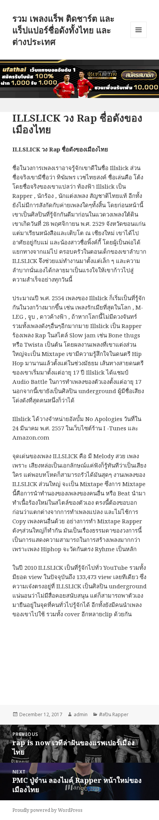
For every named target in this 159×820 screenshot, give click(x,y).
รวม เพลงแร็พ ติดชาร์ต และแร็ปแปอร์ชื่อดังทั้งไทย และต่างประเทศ (63, 29)
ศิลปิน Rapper (114, 714)
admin (81, 714)
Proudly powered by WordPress (47, 810)
